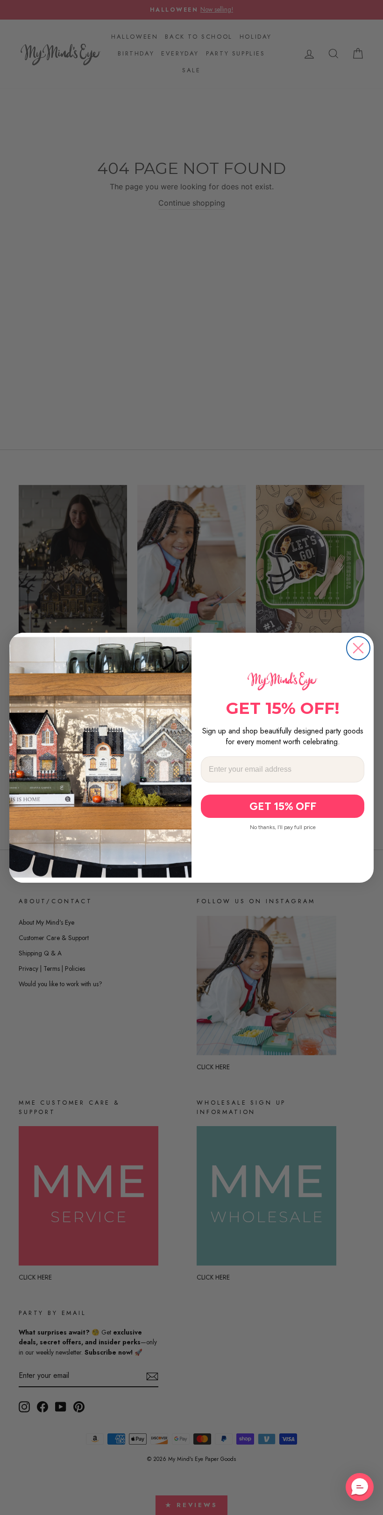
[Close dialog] (358, 648)
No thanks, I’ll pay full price (283, 827)
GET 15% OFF (282, 806)
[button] (360, 1487)
